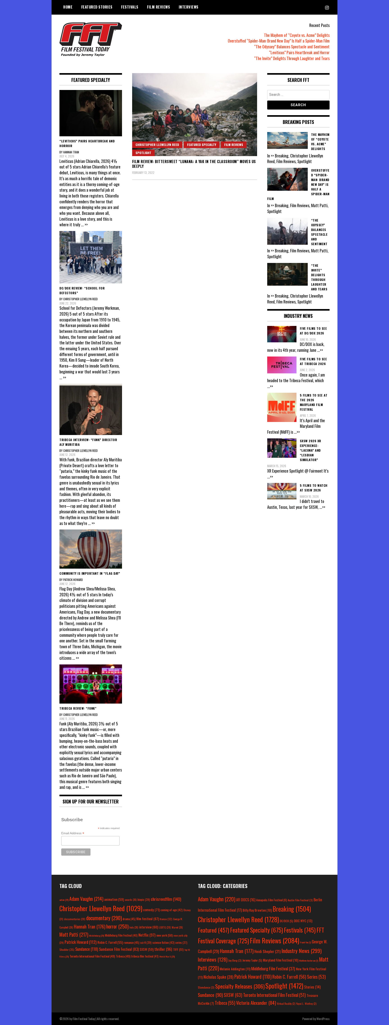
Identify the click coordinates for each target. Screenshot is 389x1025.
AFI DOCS (245, 899)
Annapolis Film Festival (271, 899)
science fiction (163, 942)
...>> (320, 350)
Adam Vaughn (86, 898)
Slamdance (206, 987)
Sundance (86, 949)
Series (316, 976)
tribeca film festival (144, 956)
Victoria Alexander (256, 1002)
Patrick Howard (81, 942)
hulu (133, 927)
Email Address (72, 833)
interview (148, 926)
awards (131, 900)
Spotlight (143, 152)
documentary (104, 918)
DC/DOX (286, 921)
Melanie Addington (235, 968)
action (63, 900)
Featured (213, 930)
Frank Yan (305, 942)
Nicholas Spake (218, 977)
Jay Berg (235, 960)
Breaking (292, 908)
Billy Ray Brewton (257, 910)
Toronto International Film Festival (92, 956)
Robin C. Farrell (110, 942)
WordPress (323, 1018)
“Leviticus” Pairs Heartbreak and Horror (299, 52)
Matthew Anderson (308, 960)
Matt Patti (73, 934)
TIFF (178, 949)
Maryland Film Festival (280, 960)
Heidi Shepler (267, 951)
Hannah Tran (89, 926)
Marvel (177, 927)
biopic (144, 899)
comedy (151, 909)
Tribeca (123, 956)
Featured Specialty (201, 144)
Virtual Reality (286, 1003)
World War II (167, 956)
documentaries (74, 919)
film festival (147, 918)
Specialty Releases (240, 986)
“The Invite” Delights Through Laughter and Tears (292, 58)
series (181, 942)
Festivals (129, 7)
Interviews (189, 7)
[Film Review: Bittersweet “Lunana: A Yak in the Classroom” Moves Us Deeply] (194, 114)
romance (131, 942)
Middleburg (96, 935)
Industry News (301, 950)
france (166, 919)
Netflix (147, 935)
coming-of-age (172, 910)
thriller (163, 949)
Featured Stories (97, 7)
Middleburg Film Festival (121, 935)
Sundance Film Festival (119, 949)
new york (164, 935)
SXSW (147, 949)
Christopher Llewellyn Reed (157, 144)
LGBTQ (165, 927)
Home (67, 7)
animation (114, 899)
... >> (84, 224)
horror (117, 926)
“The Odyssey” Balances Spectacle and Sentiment (292, 46)
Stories (312, 987)
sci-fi (146, 942)
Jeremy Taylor (252, 960)
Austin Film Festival (300, 900)
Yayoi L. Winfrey (306, 1003)
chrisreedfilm (166, 899)
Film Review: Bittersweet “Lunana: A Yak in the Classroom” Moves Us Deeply (194, 164)
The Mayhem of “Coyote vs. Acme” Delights (297, 35)
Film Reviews (158, 7)
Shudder (66, 949)
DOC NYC (303, 920)
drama (129, 919)
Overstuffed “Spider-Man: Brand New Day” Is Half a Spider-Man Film (279, 41)
